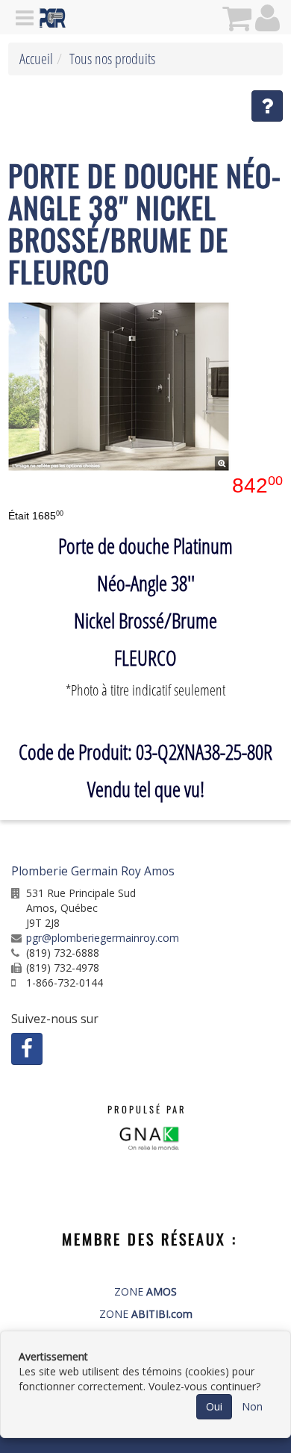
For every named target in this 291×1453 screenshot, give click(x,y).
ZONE (145, 1291)
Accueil (36, 59)
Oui (214, 1406)
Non (252, 1406)
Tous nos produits (112, 59)
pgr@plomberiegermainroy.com (102, 938)
